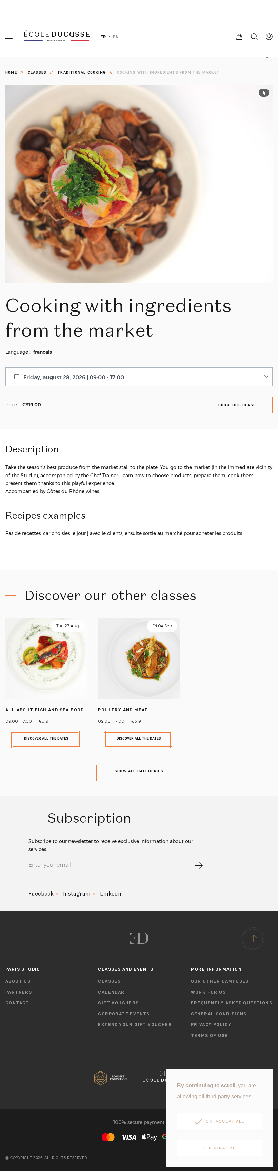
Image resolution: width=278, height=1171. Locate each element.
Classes (37, 72)
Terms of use (209, 1035)
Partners (18, 992)
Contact (17, 1002)
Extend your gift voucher (135, 1024)
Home (11, 72)
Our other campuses (220, 981)
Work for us (208, 992)
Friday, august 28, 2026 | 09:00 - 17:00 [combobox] (73, 377)
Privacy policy (211, 1024)
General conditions (219, 1013)
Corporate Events (124, 1013)
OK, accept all (225, 1121)
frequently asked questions (231, 1002)
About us (18, 981)
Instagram (77, 893)
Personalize (219, 1148)
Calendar (111, 992)
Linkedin (111, 893)
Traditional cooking (81, 72)
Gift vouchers (118, 1002)
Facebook (41, 893)
